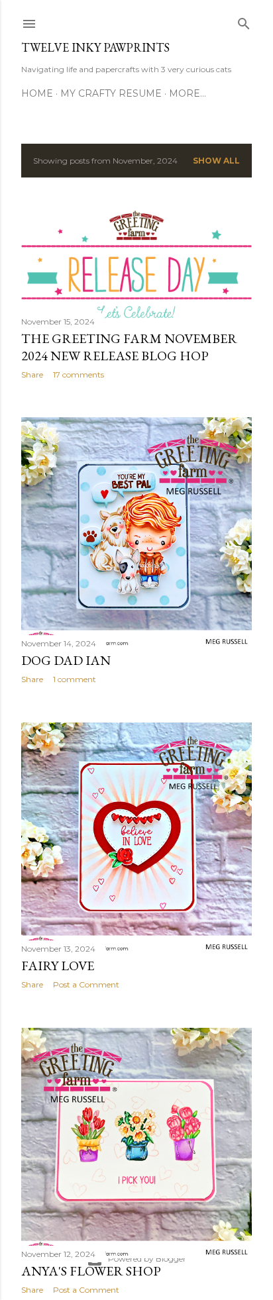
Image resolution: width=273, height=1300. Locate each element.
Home (37, 93)
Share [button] (32, 374)
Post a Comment (86, 984)
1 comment (74, 679)
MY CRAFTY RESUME (111, 93)
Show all (216, 161)
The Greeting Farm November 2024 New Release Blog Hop (129, 347)
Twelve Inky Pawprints (95, 47)
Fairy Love (57, 965)
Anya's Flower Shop (91, 1270)
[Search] (244, 21)
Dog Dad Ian (66, 660)
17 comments (78, 374)
